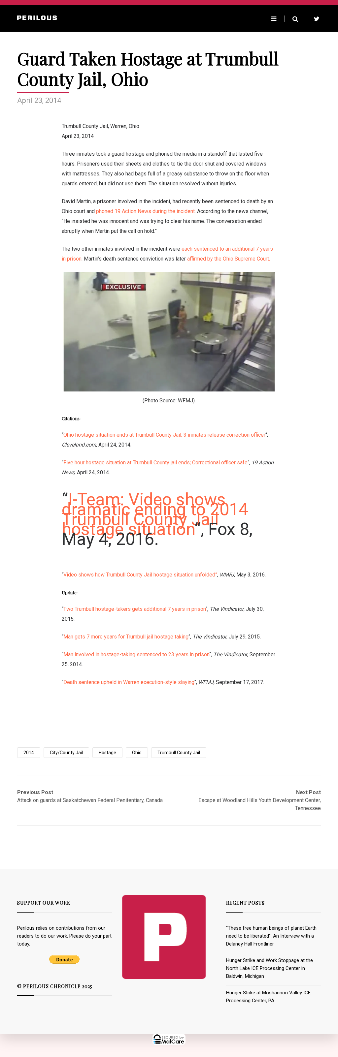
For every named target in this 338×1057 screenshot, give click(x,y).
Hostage (107, 752)
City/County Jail (66, 752)
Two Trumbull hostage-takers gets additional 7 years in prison (134, 609)
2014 (28, 752)
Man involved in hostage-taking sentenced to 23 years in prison (136, 654)
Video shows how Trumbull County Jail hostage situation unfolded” (140, 575)
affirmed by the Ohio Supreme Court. (228, 259)
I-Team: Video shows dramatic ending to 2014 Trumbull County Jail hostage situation (155, 514)
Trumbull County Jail (178, 752)
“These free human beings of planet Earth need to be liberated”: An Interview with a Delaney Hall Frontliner (271, 936)
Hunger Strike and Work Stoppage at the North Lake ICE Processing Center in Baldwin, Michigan (269, 968)
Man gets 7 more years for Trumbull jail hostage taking (125, 637)
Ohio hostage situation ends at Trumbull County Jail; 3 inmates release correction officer (164, 435)
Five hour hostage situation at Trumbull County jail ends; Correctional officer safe (155, 462)
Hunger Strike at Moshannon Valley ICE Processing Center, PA (268, 997)
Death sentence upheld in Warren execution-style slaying (128, 682)
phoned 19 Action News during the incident (145, 211)
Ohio (137, 752)
